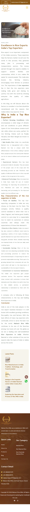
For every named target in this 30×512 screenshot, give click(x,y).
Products (4, 452)
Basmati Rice (20, 445)
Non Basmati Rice (21, 449)
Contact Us (4, 459)
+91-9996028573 (8, 475)
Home (3, 445)
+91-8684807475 (8, 472)
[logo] (6, 8)
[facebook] (14, 500)
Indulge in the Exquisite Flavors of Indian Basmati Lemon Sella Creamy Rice (13, 382)
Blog (2, 455)
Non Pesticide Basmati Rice (20, 453)
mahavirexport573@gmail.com (19, 2)
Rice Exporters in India (11, 334)
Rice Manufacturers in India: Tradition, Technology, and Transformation (14, 367)
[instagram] (17, 500)
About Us (4, 448)
